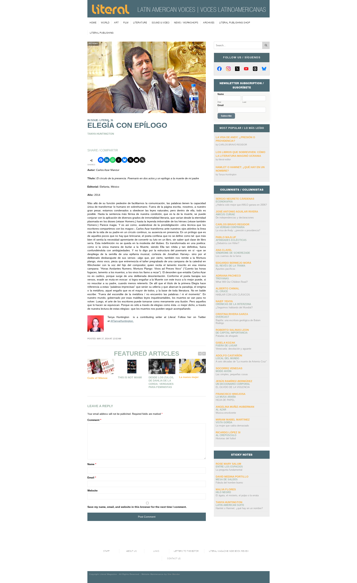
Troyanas (222, 278)
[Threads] (255, 69)
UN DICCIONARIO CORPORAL (233, 384)
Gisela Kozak (225, 342)
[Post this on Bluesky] (125, 160)
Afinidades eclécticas (231, 240)
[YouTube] (246, 69)
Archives (209, 22)
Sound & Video (161, 22)
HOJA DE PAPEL (225, 400)
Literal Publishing (102, 32)
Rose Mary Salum (228, 463)
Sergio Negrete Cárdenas (235, 198)
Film (125, 22)
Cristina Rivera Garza (232, 314)
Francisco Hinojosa (230, 393)
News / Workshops (186, 22)
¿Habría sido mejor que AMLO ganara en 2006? (241, 204)
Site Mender (174, 574)
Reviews (93, 44)
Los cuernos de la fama (228, 256)
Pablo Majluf (226, 237)
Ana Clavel (224, 250)
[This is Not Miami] (131, 366)
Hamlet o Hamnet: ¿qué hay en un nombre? (239, 508)
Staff (106, 551)
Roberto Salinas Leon (232, 329)
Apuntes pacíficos (225, 268)
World (105, 22)
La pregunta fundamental (229, 469)
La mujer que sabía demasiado (232, 425)
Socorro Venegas (229, 368)
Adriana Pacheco (228, 275)
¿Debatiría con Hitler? (227, 243)
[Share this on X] (131, 160)
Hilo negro (223, 492)
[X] (237, 69)
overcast (222, 317)
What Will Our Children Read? (232, 281)
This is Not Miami (130, 377)
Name (91, 464)
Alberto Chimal (227, 288)
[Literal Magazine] (110, 13)
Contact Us (174, 558)
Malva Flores (226, 489)
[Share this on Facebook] (101, 160)
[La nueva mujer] (192, 366)
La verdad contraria (230, 227)
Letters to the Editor (186, 551)
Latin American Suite (230, 505)
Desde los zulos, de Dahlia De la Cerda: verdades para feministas (161, 382)
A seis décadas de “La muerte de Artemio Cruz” (241, 361)
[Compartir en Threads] (119, 160)
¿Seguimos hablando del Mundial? (234, 307)
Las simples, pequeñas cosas (232, 374)
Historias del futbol (226, 438)
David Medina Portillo (232, 476)
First (219, 102)
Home (93, 22)
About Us (131, 551)
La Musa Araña (226, 396)
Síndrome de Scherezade (233, 252)
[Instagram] (228, 69)
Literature (140, 22)
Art (116, 22)
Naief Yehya (224, 301)
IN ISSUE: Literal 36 (100, 120)
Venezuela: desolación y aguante (233, 348)
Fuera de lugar (226, 345)
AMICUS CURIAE (225, 214)
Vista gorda (224, 422)
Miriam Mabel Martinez (233, 419)
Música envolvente (226, 412)
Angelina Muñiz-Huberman (235, 406)
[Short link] (142, 160)
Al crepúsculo (226, 435)
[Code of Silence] (100, 366)
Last (244, 102)
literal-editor (225, 159)
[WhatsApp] (113, 160)
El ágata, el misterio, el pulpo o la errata (237, 495)
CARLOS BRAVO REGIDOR (233, 144)
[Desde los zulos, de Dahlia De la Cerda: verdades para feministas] (162, 366)
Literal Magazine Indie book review (229, 551)
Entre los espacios (229, 466)
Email (91, 477)
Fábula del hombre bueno (229, 482)
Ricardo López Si (228, 432)
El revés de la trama (230, 265)
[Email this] (136, 160)
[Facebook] (219, 69)
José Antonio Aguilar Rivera (237, 211)
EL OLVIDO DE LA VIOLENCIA (233, 387)
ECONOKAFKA (224, 201)
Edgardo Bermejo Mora (233, 262)
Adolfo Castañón (229, 355)
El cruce (222, 291)
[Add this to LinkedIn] (107, 160)
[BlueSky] (264, 69)
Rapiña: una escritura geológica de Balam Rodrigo (238, 322)
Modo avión (223, 371)
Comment (94, 419)
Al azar (221, 409)
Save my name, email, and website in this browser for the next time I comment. (137, 506)
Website (92, 490)
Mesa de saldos (227, 479)
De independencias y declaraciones (235, 217)
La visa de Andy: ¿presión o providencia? (238, 230)
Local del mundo (227, 358)
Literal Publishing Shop (234, 22)
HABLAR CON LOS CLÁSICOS (233, 294)
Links (156, 551)
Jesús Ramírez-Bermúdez (234, 381)
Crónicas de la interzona (233, 304)
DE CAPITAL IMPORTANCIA (231, 332)
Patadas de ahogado (227, 335)
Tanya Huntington (228, 174)
